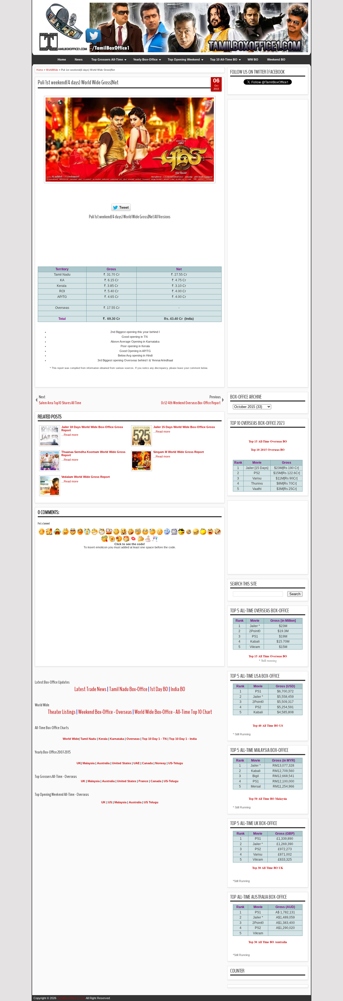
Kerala (103, 738)
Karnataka (117, 738)
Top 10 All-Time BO (223, 59)
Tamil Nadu (88, 738)
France (143, 781)
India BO (178, 689)
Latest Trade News (90, 689)
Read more (71, 434)
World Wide (71, 738)
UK (79, 763)
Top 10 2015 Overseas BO (268, 450)
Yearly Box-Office (145, 59)
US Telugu (151, 802)
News (79, 59)
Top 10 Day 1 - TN (154, 738)
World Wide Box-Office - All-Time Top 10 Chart (173, 712)
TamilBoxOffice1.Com (71, 998)
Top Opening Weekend (184, 59)
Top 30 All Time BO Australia (267, 942)
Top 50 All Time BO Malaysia (268, 799)
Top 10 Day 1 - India (183, 738)
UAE (136, 763)
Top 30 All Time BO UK (267, 868)
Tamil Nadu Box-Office (128, 689)
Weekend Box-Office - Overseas (105, 712)
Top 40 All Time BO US (268, 725)
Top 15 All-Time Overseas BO (268, 441)
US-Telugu (175, 763)
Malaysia (89, 763)
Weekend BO (276, 59)
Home (62, 59)
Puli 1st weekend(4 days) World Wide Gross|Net (78, 82)
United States (121, 763)
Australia (103, 763)
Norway (160, 763)
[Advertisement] (135, 250)
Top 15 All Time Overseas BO (268, 656)
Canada (147, 763)
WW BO (253, 59)
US (110, 802)
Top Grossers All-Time (107, 59)
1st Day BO (159, 689)
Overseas (133, 738)
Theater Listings (62, 712)
